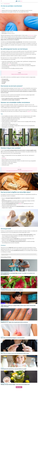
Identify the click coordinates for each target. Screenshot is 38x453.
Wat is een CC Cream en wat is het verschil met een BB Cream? (15, 353)
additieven (29, 111)
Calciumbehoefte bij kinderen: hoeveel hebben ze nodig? (13, 368)
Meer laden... (19, 387)
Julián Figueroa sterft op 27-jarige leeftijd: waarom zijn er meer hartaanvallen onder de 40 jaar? (18, 306)
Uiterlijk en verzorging (5, 272)
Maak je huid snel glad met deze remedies (19, 74)
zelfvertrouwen (31, 35)
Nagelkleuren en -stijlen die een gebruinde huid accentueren (14, 322)
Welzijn (2, 3)
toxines (9, 64)
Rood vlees (4, 158)
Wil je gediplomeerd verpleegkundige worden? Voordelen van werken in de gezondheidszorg (18, 274)
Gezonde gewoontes (7, 3)
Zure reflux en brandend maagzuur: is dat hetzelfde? (13, 337)
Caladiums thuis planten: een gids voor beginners (12, 289)
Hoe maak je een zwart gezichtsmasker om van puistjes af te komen (19, 170)
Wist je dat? (3, 352)
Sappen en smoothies (4, 383)
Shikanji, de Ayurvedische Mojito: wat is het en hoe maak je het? (15, 384)
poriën (21, 88)
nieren (20, 203)
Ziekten (2, 304)
